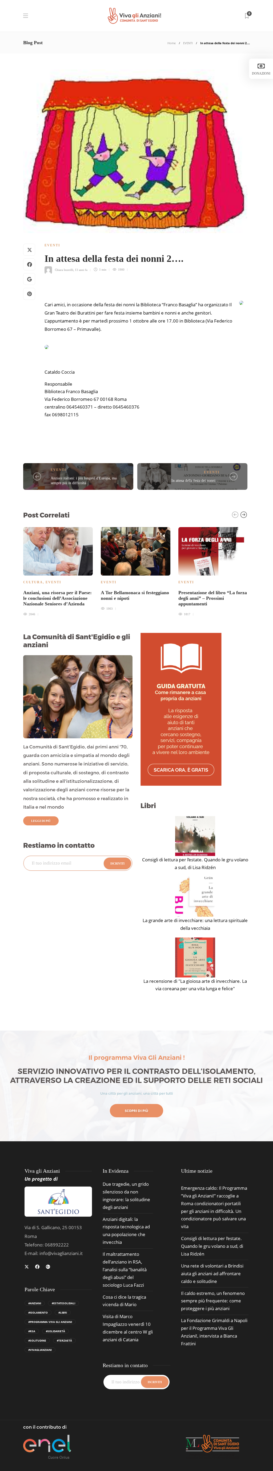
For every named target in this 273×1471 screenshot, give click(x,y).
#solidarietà (55, 1331)
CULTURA (33, 582)
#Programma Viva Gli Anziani (50, 1322)
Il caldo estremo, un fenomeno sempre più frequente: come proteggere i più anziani (213, 1301)
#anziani (34, 1303)
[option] (58, 571)
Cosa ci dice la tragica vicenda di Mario (124, 1301)
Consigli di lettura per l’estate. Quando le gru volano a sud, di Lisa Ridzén (195, 863)
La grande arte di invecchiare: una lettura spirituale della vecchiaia (195, 924)
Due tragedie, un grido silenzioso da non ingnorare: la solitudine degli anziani (126, 1195)
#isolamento (38, 1312)
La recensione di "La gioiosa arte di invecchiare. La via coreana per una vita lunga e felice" (195, 985)
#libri (62, 1312)
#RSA (31, 1331)
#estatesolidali (63, 1303)
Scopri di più (136, 1110)
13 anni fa (81, 269)
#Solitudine (37, 1340)
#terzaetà (64, 1340)
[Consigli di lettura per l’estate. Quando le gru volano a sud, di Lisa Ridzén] (195, 836)
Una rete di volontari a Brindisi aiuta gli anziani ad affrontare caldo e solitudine (212, 1273)
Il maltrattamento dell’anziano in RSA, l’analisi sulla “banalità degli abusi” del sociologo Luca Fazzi (125, 1269)
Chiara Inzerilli (64, 269)
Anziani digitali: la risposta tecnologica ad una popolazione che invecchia (126, 1230)
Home (171, 43)
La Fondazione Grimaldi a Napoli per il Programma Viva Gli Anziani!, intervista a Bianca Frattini (214, 1332)
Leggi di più (41, 820)
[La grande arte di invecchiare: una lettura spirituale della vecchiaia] (195, 897)
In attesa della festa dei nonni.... (195, 481)
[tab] (196, 1171)
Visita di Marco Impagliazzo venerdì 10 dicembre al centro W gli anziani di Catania (128, 1328)
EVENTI (188, 43)
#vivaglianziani (40, 1350)
